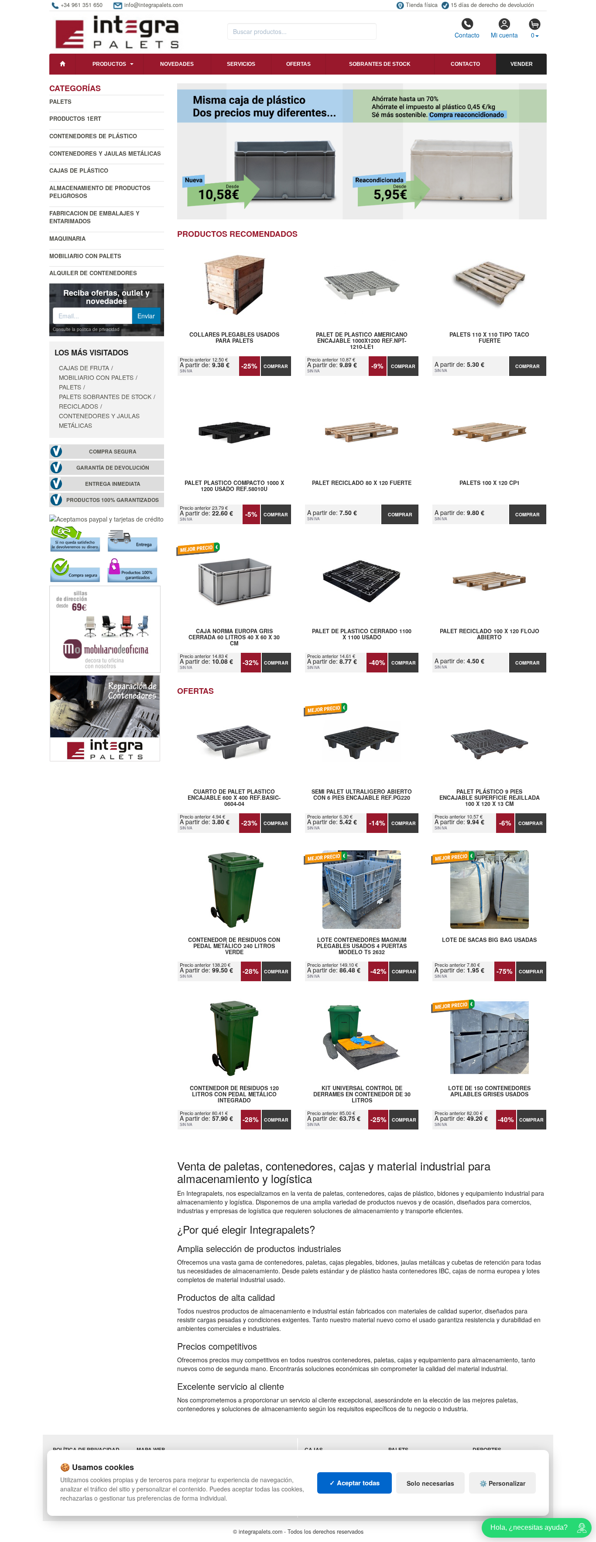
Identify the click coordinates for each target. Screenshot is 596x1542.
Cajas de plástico (78, 170)
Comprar (276, 366)
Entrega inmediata (112, 484)
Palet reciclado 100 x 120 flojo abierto (489, 634)
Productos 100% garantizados (112, 500)
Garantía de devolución (112, 467)
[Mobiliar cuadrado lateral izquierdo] (105, 628)
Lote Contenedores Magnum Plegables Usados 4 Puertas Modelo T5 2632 (362, 946)
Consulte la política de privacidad (86, 329)
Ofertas (298, 64)
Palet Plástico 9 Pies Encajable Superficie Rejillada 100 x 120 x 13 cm (489, 797)
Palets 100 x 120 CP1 (489, 483)
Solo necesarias (430, 1483)
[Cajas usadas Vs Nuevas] (362, 151)
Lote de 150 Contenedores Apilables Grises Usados (489, 1091)
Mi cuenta (504, 35)
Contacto (467, 35)
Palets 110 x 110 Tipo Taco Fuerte (489, 338)
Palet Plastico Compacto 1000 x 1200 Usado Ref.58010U (234, 486)
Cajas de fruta (84, 367)
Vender (521, 64)
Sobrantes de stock (380, 64)
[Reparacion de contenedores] (105, 717)
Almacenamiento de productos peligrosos (100, 192)
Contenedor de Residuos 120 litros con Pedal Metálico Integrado (234, 1094)
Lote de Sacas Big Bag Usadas (489, 940)
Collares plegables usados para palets (234, 338)
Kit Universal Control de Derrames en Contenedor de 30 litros (362, 1094)
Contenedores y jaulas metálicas (105, 153)
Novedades (177, 64)
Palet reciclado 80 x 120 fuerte (361, 483)
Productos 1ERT (75, 118)
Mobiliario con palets (85, 256)
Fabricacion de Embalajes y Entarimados (94, 217)
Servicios (241, 64)
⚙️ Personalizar (502, 1483)
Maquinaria (67, 238)
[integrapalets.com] (116, 31)
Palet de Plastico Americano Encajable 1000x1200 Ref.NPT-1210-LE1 (362, 340)
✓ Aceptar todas (354, 1482)
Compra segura (113, 451)
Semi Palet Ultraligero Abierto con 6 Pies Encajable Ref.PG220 (362, 795)
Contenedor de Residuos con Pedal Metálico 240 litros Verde (234, 946)
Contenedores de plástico (93, 136)
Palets (60, 101)
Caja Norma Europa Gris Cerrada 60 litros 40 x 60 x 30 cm (234, 637)
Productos (109, 64)
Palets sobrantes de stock (105, 396)
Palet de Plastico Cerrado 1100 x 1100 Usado (361, 634)
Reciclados (78, 406)
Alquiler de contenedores (93, 273)
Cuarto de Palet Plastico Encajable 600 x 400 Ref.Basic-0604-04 (234, 797)
